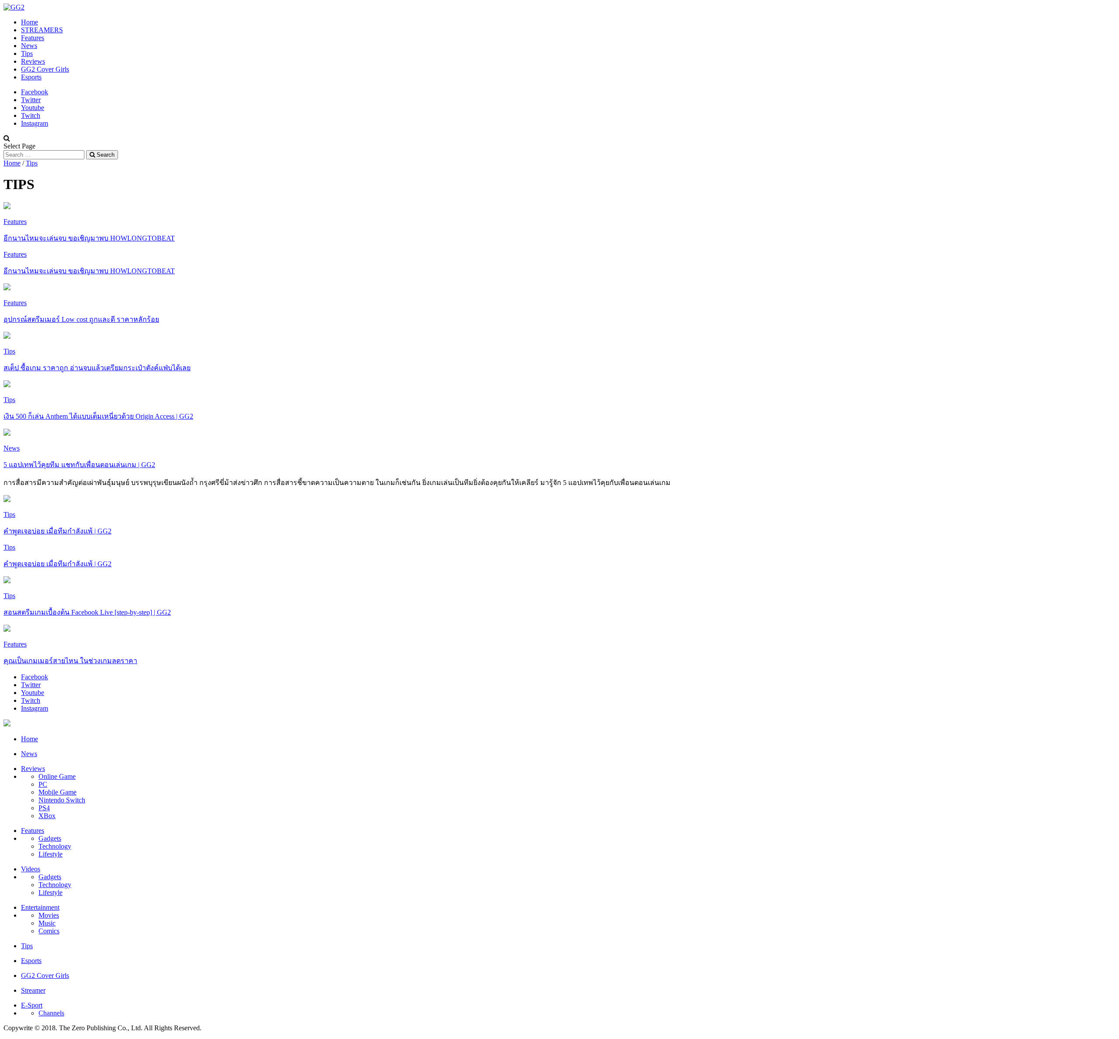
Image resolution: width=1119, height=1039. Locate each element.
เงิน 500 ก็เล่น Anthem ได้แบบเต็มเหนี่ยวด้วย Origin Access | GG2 (98, 416)
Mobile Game (57, 792)
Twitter (31, 99)
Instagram (34, 123)
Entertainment (40, 907)
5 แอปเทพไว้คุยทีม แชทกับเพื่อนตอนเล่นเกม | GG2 (79, 464)
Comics (48, 931)
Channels (51, 1013)
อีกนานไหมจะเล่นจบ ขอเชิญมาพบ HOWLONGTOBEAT (89, 238)
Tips (27, 53)
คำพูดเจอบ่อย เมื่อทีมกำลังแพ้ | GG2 (57, 531)
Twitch (30, 115)
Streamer (33, 990)
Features (32, 37)
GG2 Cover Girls (45, 69)
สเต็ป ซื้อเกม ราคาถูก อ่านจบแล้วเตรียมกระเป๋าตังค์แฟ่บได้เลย (97, 368)
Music (47, 923)
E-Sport (31, 1005)
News (29, 45)
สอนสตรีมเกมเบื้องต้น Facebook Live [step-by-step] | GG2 (87, 612)
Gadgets (49, 838)
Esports (31, 77)
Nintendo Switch (61, 800)
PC (42, 784)
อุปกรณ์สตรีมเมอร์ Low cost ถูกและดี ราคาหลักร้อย (81, 319)
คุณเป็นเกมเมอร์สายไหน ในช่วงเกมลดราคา (70, 660)
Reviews (33, 61)
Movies (48, 915)
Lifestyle (50, 854)
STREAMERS (42, 30)
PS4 (44, 808)
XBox (47, 815)
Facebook (34, 92)
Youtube (32, 107)
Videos (30, 869)
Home (29, 22)
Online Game (57, 776)
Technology (54, 846)
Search (105, 154)
